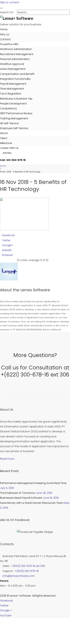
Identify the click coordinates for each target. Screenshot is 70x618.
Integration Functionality (15, 79)
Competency (8, 108)
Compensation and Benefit (17, 74)
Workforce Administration (16, 49)
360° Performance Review (16, 113)
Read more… (7, 459)
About (4, 133)
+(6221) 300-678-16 (27, 571)
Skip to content (9, 2)
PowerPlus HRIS (9, 44)
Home (3, 29)
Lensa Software (35, 290)
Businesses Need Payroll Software (21, 498)
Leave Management (13, 69)
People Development (13, 103)
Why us (4, 34)
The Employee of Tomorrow (17, 493)
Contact (5, 39)
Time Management (12, 89)
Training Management (14, 118)
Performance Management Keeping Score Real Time (33, 483)
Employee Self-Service (14, 128)
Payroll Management (13, 84)
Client (3, 138)
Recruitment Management (16, 54)
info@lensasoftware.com (19, 576)
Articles (7, 153)
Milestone (6, 143)
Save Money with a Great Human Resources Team (31, 503)
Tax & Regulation (10, 93)
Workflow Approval (12, 64)
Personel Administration (15, 59)
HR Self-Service (9, 123)
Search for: (7, 12)
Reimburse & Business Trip (16, 99)
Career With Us (9, 148)
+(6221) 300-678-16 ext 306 (28, 566)
